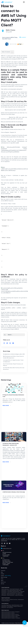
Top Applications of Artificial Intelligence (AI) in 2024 (14, 354)
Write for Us (3, 582)
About (2, 580)
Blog (2, 572)
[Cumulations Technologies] (7, 2)
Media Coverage (4, 577)
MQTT (13, 86)
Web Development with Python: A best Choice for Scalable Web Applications (13, 357)
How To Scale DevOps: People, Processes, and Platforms (13, 364)
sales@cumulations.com (13, 327)
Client (2, 578)
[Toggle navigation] (24, 2)
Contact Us (3, 570)
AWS (2, 55)
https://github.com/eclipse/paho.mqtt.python (11, 89)
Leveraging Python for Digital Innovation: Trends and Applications (13, 361)
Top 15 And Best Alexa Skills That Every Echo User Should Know (13, 368)
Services (2, 583)
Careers (6, 575)
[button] (4, 334)
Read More (6, 405)
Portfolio (2, 573)
